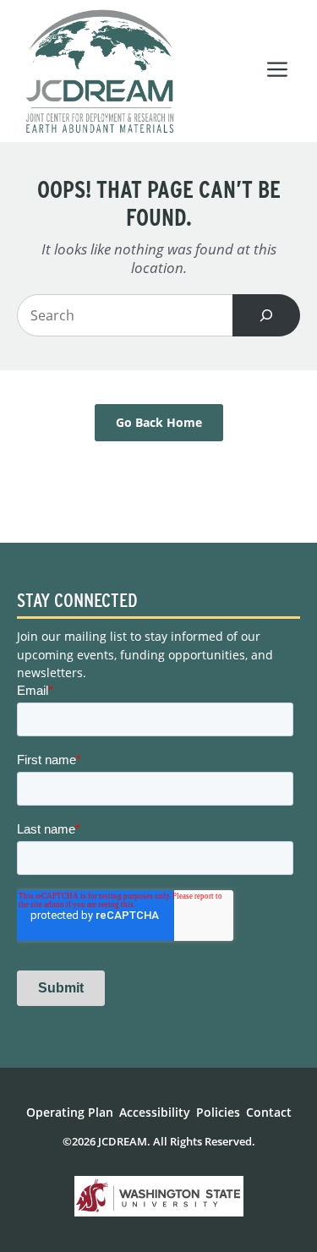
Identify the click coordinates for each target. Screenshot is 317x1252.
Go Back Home (159, 422)
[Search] (266, 315)
